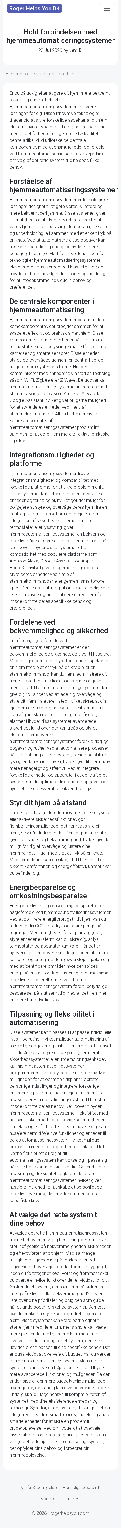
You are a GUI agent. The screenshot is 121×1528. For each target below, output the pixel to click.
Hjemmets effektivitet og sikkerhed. (40, 74)
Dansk (69, 1498)
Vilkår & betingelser (39, 1487)
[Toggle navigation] (107, 8)
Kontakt (48, 1498)
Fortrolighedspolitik (81, 1487)
